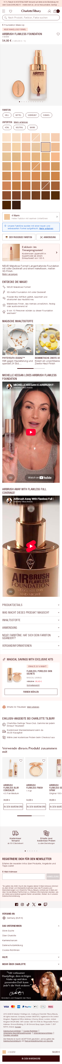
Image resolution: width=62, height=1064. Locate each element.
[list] (31, 75)
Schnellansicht (33, 685)
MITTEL (18, 115)
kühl (7, 127)
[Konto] (49, 11)
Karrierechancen (9, 940)
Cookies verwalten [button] (10, 1035)
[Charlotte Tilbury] (31, 11)
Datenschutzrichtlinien (12, 1031)
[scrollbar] (31, 368)
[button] (5, 17)
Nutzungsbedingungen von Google (39, 1041)
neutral (19, 127)
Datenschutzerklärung (12, 945)
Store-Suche (8, 930)
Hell (7, 115)
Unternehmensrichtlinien (43, 1033)
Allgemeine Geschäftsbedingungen (17, 1033)
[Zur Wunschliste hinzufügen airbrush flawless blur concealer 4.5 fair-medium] (21, 760)
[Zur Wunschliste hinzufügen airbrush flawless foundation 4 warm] (58, 34)
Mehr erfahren (21, 122)
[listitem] (31, 75)
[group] (17, 344)
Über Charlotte (9, 935)
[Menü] (3, 11)
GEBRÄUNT (32, 115)
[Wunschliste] (10, 11)
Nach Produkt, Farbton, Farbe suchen (28, 17)
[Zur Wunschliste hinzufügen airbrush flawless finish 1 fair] (44, 760)
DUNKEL (46, 115)
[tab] (19, 101)
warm (32, 127)
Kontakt (18, 1027)
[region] (31, 677)
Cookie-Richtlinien (11, 950)
